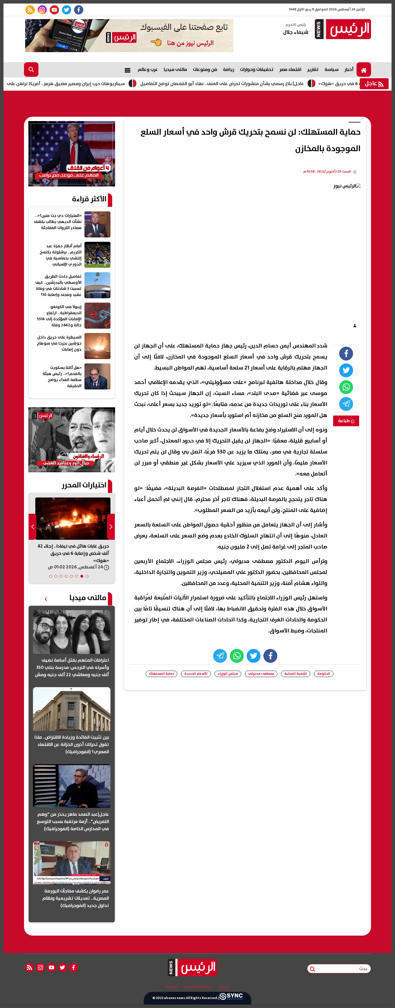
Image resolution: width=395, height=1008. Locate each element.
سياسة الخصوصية (198, 987)
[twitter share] (346, 370)
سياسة (331, 69)
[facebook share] (346, 354)
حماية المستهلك (161, 673)
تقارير (313, 69)
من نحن (224, 987)
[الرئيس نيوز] (342, 29)
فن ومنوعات (205, 69)
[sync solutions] (231, 998)
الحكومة (323, 673)
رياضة (228, 69)
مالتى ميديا (175, 69)
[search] (31, 69)
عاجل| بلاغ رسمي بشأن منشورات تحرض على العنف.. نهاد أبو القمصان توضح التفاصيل (246, 83)
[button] (87, 576)
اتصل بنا (171, 987)
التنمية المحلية (295, 673)
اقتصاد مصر (290, 69)
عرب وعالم (148, 69)
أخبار (349, 69)
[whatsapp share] (346, 387)
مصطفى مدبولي (261, 673)
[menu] (127, 69)
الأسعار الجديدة (196, 673)
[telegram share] (346, 404)
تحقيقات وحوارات (257, 69)
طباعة (344, 421)
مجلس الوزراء (228, 673)
